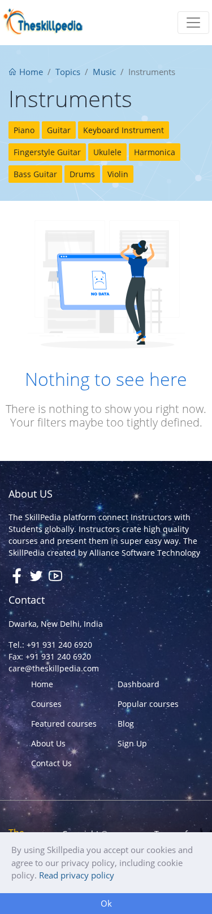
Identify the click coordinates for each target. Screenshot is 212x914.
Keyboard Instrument (123, 130)
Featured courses (64, 723)
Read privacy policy (76, 875)
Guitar (59, 130)
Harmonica (154, 152)
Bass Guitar (35, 174)
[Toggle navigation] (193, 22)
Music (104, 71)
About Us (48, 743)
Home (30, 71)
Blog (126, 723)
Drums (82, 174)
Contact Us (51, 763)
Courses (46, 703)
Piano (24, 130)
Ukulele (107, 152)
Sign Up (132, 743)
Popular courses (148, 703)
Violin (117, 174)
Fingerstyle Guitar (47, 152)
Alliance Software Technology (144, 552)
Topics (67, 71)
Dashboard (138, 684)
